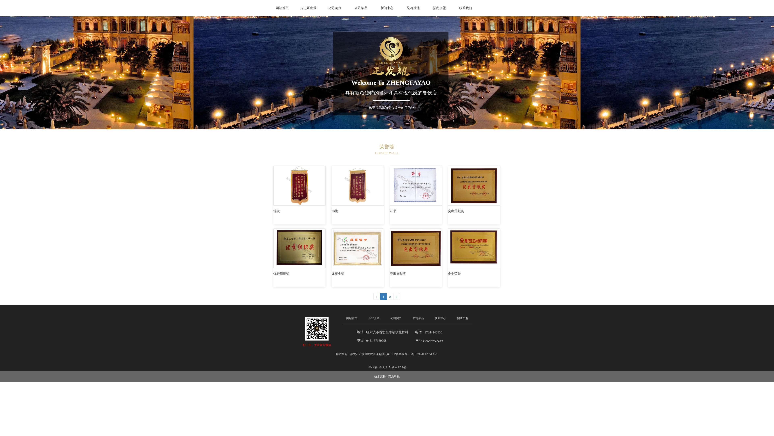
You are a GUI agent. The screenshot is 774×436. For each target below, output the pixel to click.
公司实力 (334, 8)
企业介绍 (374, 318)
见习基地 (413, 8)
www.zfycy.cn (433, 341)
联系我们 (465, 8)
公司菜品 (360, 8)
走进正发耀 (308, 8)
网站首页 (282, 8)
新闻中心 (387, 8)
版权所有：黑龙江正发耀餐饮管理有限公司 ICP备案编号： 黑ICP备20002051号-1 (386, 354)
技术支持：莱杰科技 (387, 376)
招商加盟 (439, 8)
